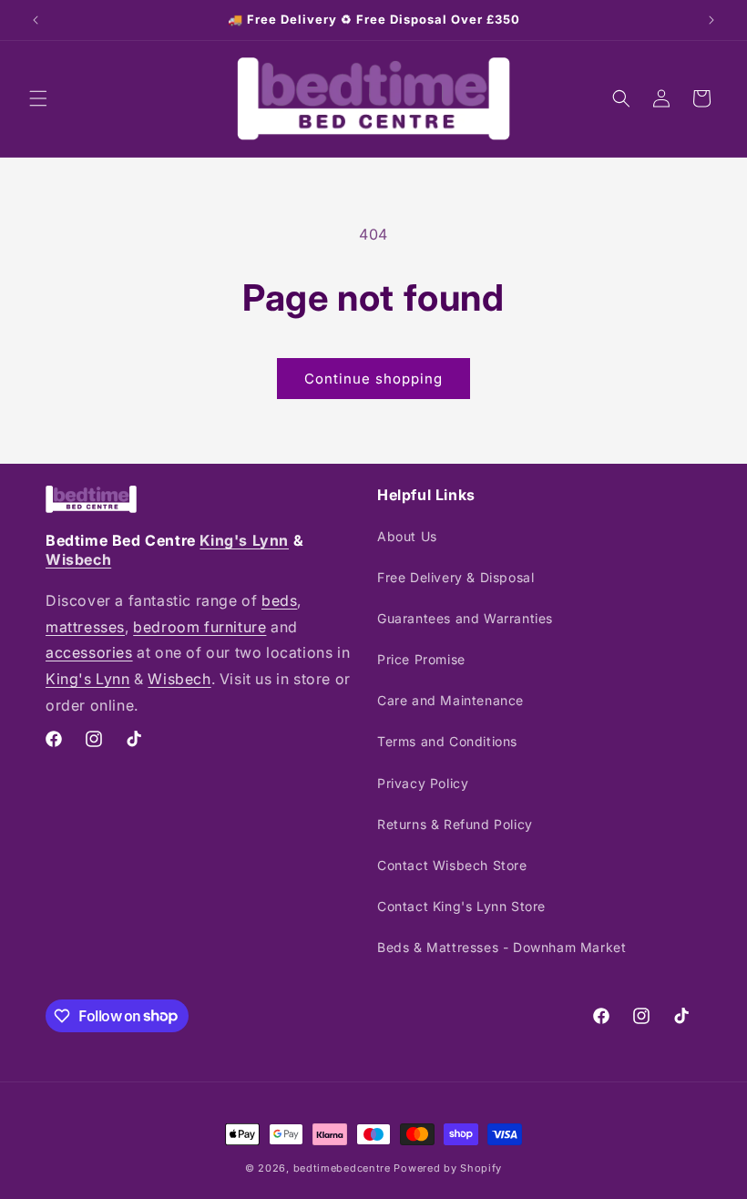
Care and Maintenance (450, 700)
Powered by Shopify (448, 1168)
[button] (38, 98)
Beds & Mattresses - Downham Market (501, 947)
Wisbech (78, 559)
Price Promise (421, 659)
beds (279, 600)
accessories (89, 652)
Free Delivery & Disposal (455, 577)
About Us (407, 536)
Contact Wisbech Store (452, 865)
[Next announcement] (711, 20)
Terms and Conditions (447, 741)
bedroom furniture (199, 627)
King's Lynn (244, 540)
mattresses (85, 627)
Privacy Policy (422, 783)
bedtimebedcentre (342, 1168)
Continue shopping (373, 378)
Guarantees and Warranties (465, 618)
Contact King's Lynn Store (461, 906)
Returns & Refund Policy (455, 824)
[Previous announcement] (35, 20)
